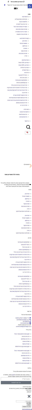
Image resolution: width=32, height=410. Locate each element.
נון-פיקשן (25, 46)
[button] (16, 14)
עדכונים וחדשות (23, 114)
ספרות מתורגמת (23, 53)
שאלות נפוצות (26, 341)
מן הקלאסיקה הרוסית (21, 82)
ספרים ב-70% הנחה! (23, 62)
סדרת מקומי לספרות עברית (20, 95)
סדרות (27, 72)
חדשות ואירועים (25, 112)
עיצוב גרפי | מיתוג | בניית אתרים (20, 388)
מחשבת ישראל (23, 43)
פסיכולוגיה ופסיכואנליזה (21, 19)
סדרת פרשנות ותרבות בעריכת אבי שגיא (17, 100)
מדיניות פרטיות (26, 336)
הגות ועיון (24, 41)
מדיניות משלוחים (25, 339)
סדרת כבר (24, 92)
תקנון (13, 375)
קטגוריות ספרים (25, 38)
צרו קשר (27, 121)
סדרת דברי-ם (23, 105)
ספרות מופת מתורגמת (21, 29)
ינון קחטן (29, 392)
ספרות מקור (24, 51)
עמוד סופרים (25, 70)
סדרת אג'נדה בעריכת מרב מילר (19, 85)
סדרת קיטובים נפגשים (21, 103)
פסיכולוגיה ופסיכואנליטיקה (23, 211)
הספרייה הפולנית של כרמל (20, 27)
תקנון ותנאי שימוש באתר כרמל (22, 334)
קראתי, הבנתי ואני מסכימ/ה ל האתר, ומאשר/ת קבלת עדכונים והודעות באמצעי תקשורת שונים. (17, 375)
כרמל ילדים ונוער (22, 75)
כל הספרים (26, 16)
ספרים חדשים (25, 60)
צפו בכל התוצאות (27, 406)
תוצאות (29, 404)
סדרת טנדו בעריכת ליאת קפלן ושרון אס (17, 90)
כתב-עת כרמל (23, 77)
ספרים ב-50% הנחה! (23, 65)
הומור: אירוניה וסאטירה (21, 32)
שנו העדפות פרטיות (27, 409)
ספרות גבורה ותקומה (22, 34)
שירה (26, 56)
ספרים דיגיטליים (25, 67)
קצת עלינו (26, 109)
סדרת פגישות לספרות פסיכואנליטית (18, 97)
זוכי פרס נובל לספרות (21, 24)
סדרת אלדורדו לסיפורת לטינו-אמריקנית (17, 87)
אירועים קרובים (23, 117)
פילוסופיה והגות (23, 21)
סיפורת (25, 48)
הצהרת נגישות (26, 344)
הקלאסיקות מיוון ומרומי (21, 80)
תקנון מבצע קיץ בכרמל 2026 (22, 346)
